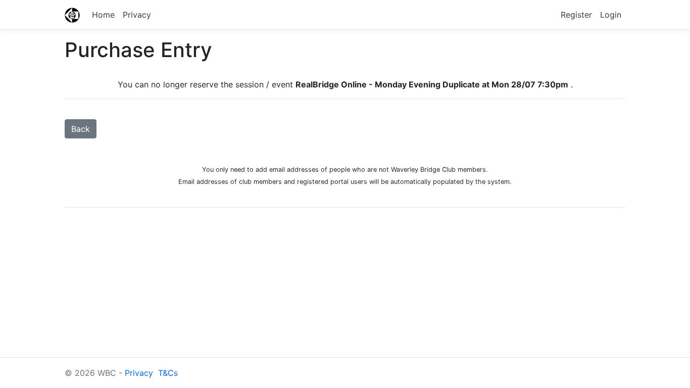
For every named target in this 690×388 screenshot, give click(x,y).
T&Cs (168, 373)
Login (610, 15)
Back (80, 129)
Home (103, 15)
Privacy (137, 15)
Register (576, 15)
